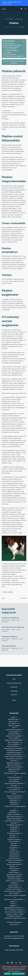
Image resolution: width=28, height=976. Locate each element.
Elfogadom (7, 973)
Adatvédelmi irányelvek (18, 973)
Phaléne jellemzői (8, 43)
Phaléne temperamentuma (11, 47)
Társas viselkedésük (11, 49)
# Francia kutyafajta (8, 592)
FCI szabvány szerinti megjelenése (13, 56)
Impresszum (14, 687)
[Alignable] (16, 962)
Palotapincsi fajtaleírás (9, 636)
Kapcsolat (14, 694)
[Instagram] (11, 962)
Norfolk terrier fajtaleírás (10, 618)
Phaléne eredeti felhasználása (12, 45)
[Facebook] (7, 962)
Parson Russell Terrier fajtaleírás (13, 627)
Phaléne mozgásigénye (12, 50)
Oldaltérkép (14, 691)
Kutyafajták (5, 621)
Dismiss (24, 3)
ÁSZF (14, 679)
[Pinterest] (20, 962)
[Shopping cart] (21, 8)
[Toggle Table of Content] (23, 41)
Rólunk (14, 700)
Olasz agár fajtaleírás (9, 646)
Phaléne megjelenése (10, 54)
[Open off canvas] (25, 8)
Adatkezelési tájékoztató (14, 683)
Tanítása (9, 52)
